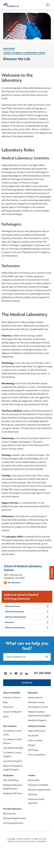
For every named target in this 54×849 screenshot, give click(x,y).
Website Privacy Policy (17, 841)
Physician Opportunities (39, 789)
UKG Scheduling (10, 780)
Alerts (6, 716)
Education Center (36, 702)
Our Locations (10, 726)
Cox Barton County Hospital (12, 754)
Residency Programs (37, 720)
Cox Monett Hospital (13, 748)
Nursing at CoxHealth (38, 785)
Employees (8, 775)
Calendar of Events (12, 697)
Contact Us (27, 682)
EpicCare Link (9, 813)
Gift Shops (33, 750)
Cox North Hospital (12, 761)
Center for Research (12, 711)
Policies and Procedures (15, 627)
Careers (31, 775)
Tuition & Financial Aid (14, 611)
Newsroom (8, 707)
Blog (5, 702)
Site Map (31, 841)
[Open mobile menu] (48, 5)
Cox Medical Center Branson (12, 741)
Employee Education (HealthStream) (12, 787)
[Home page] (11, 5)
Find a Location (35, 740)
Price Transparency (36, 754)
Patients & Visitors (37, 726)
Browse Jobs (33, 780)
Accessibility (41, 841)
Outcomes (9, 622)
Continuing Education (13, 823)
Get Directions (14, 582)
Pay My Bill (33, 735)
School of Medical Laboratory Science (24, 53)
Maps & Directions (36, 730)
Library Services (35, 697)
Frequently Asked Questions (36, 801)
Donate (31, 745)
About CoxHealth (11, 692)
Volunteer (32, 794)
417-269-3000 (42, 673)
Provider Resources (12, 808)
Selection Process (12, 606)
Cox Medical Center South (12, 732)
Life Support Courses (38, 707)
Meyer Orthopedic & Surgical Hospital (13, 768)
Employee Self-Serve (12, 793)
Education (9, 48)
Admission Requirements (15, 617)
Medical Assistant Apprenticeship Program (39, 713)
